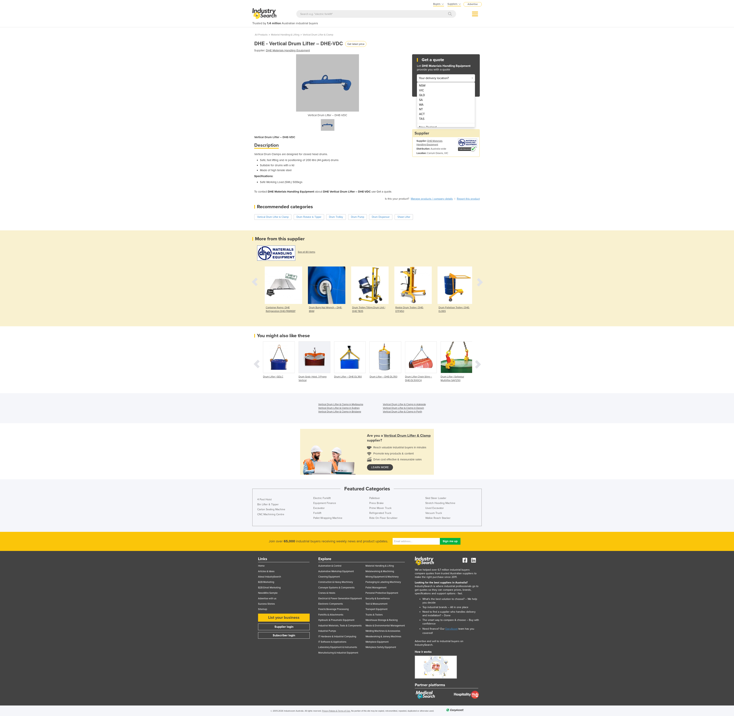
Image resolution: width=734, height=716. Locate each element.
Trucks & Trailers (374, 614)
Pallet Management (375, 587)
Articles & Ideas (266, 571)
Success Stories (266, 603)
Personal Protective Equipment (381, 593)
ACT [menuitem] (422, 114)
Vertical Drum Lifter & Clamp (318, 34)
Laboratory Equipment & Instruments (337, 647)
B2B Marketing (266, 582)
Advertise (473, 4)
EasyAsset (451, 628)
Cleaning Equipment (329, 576)
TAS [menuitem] (421, 119)
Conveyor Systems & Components (336, 587)
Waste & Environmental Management (385, 625)
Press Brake (376, 503)
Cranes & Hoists (326, 593)
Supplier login (283, 627)
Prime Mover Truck (380, 508)
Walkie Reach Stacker (438, 518)
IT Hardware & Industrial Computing (337, 636)
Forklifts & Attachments (330, 614)
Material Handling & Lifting (285, 34)
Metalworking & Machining (379, 571)
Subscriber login (284, 635)
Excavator (319, 508)
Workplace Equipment (377, 641)
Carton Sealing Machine (271, 509)
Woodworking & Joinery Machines (383, 636)
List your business (284, 617)
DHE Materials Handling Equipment (288, 50)
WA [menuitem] (421, 105)
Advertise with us (267, 598)
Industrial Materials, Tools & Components (340, 625)
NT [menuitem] (421, 109)
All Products (261, 34)
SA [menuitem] (421, 100)
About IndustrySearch (269, 576)
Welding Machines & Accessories (382, 631)
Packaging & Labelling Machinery (383, 582)
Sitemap (262, 609)
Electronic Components (330, 603)
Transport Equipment (376, 609)
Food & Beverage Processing (333, 609)
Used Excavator (434, 508)
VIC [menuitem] (421, 90)
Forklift (317, 513)
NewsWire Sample (268, 593)
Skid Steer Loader (435, 498)
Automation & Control (329, 565)
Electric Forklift (322, 498)
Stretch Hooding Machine (440, 503)
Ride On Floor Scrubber (383, 518)
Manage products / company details (432, 198)
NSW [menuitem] (422, 85)
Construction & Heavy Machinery (335, 582)
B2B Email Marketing (269, 587)
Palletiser (374, 498)
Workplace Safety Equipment (380, 647)
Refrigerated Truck (380, 513)
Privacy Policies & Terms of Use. (336, 711)
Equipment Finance (324, 503)
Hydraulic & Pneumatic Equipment (336, 620)
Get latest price (355, 44)
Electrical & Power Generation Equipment (340, 598)
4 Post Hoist (264, 499)
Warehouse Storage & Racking (381, 620)
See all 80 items (306, 252)
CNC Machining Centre (270, 514)
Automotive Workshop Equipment (336, 571)
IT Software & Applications (332, 641)
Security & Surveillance (377, 598)
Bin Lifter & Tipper (268, 504)
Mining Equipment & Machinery (382, 576)
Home (261, 565)
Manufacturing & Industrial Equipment (338, 652)
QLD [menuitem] (422, 95)
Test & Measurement (376, 603)
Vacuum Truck (433, 513)
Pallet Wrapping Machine (327, 518)
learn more (380, 467)
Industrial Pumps (327, 631)
